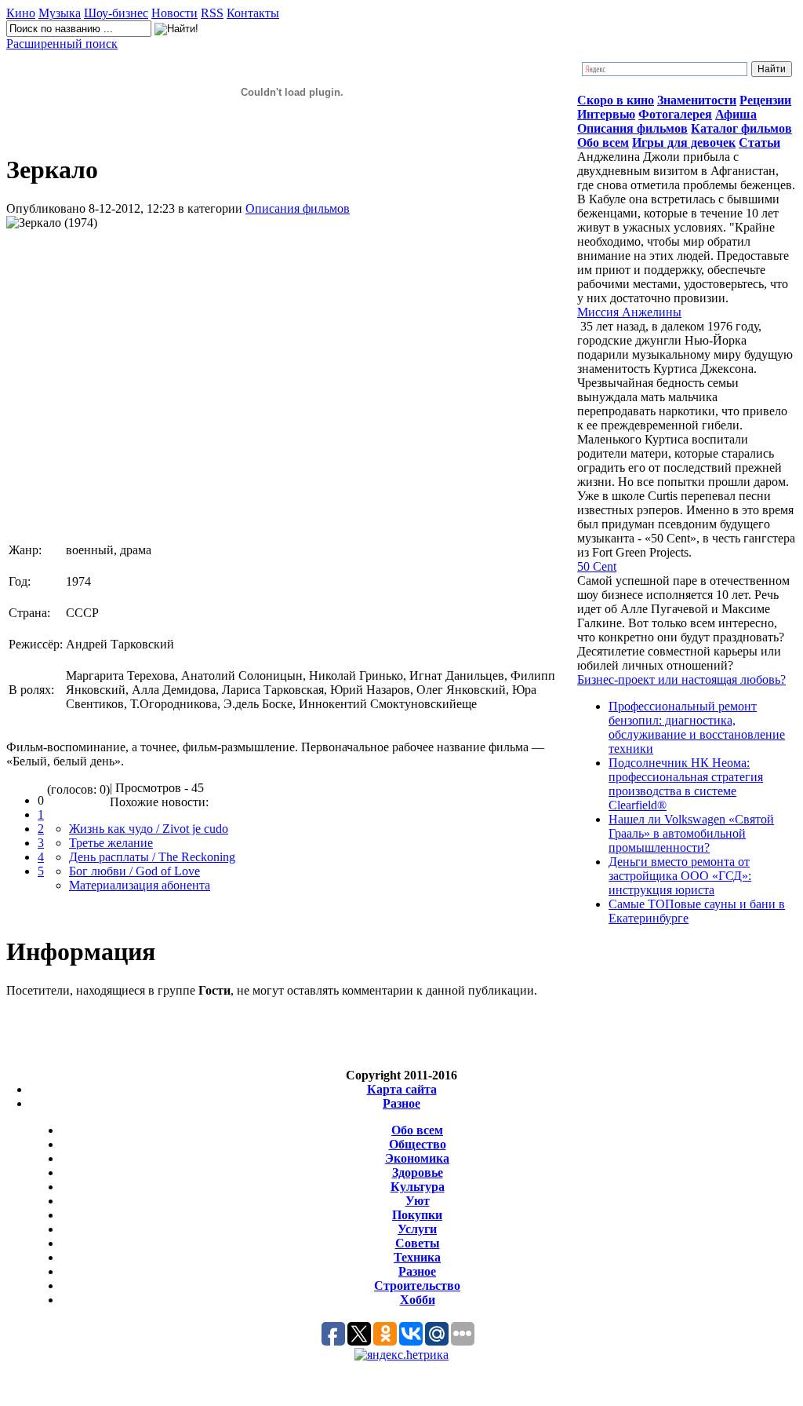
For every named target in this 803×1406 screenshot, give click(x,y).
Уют (417, 1200)
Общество (417, 1144)
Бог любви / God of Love (134, 871)
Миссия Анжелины (629, 312)
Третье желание (111, 842)
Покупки (417, 1215)
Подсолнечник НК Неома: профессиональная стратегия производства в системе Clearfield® (686, 784)
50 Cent (596, 566)
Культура (418, 1186)
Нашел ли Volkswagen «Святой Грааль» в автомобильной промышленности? (691, 833)
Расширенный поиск (62, 43)
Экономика (417, 1158)
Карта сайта (402, 1089)
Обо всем (417, 1130)
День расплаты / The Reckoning (152, 857)
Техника (417, 1257)
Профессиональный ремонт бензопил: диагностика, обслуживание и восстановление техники (697, 727)
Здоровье (417, 1172)
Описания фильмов (297, 208)
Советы (417, 1243)
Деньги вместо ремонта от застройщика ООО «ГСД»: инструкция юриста (680, 876)
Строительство (417, 1285)
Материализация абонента (139, 885)
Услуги (417, 1229)
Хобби (417, 1299)
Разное (401, 1103)
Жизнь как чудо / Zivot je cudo (148, 828)
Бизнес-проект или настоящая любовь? (681, 679)
